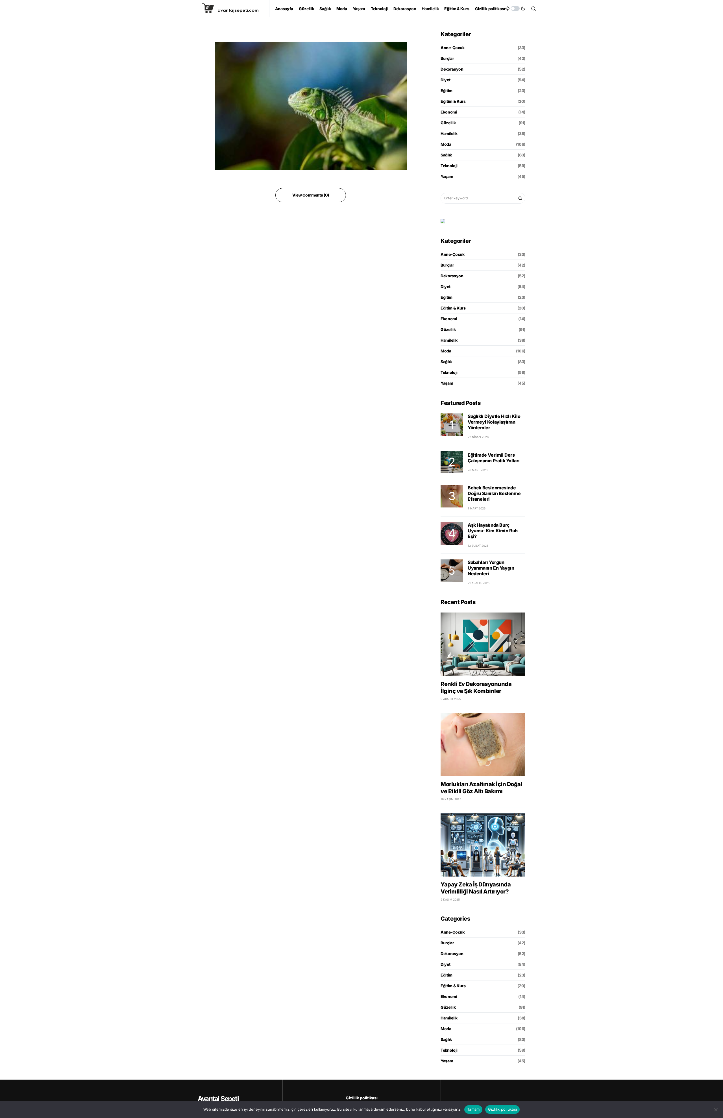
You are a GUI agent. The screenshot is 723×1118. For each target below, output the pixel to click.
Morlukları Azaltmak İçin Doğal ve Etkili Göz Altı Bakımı (481, 788)
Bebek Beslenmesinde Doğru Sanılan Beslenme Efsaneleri (494, 493)
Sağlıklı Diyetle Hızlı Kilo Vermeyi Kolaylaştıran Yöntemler (494, 421)
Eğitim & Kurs (453, 101)
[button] (515, 8)
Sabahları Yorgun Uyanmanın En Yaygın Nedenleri (491, 567)
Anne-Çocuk (453, 47)
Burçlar (447, 58)
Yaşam (447, 176)
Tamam (473, 1109)
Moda (446, 144)
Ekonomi (449, 112)
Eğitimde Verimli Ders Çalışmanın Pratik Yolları (494, 457)
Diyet (445, 79)
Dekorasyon (452, 69)
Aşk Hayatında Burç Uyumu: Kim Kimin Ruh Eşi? (493, 530)
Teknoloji (449, 165)
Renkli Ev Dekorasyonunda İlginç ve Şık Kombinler (476, 687)
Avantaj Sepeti (218, 1099)
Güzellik (448, 122)
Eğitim (446, 90)
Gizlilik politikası (362, 1097)
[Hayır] (716, 1109)
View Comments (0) (310, 195)
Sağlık (446, 154)
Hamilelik (449, 133)
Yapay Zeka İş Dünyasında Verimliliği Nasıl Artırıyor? (476, 888)
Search (520, 198)
